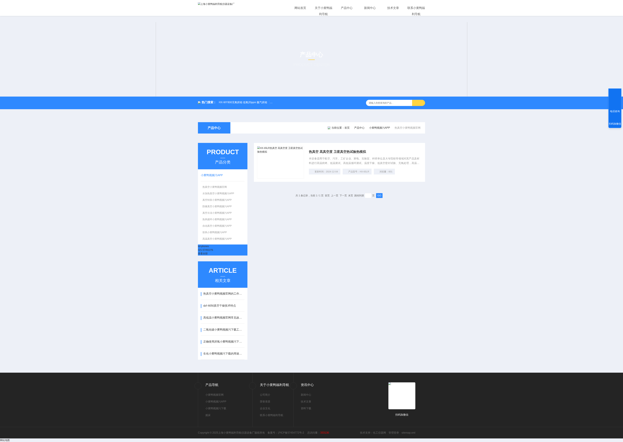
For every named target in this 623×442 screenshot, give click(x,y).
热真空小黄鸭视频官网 (214, 187)
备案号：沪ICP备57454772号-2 (286, 432)
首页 (347, 127)
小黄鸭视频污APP (379, 127)
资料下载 (306, 408)
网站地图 (5, 440)
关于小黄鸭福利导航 (323, 11)
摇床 (208, 415)
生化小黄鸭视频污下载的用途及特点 (223, 353)
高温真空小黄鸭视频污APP (217, 238)
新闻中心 (370, 8)
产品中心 (347, 8)
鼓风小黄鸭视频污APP (214, 232)
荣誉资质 (265, 401)
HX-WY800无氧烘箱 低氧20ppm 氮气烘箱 (243, 102)
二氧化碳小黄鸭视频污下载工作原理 (223, 329)
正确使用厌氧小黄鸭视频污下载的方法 (223, 341)
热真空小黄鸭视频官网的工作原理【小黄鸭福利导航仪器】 (223, 293)
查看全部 (203, 253)
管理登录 (394, 432)
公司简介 (265, 394)
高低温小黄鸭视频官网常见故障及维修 (223, 317)
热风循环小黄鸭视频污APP (217, 219)
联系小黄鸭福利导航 (416, 11)
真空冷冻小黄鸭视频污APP (217, 212)
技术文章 (393, 8)
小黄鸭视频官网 (214, 394)
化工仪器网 (379, 432)
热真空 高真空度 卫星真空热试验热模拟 (337, 151)
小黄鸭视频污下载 (215, 408)
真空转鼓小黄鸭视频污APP (217, 199)
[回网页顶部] (615, 99)
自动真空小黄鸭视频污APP (217, 225)
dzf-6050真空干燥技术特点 (219, 305)
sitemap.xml (408, 432)
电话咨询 (615, 111)
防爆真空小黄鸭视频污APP (217, 206)
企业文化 (265, 408)
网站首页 (300, 8)
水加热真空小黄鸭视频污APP (218, 193)
